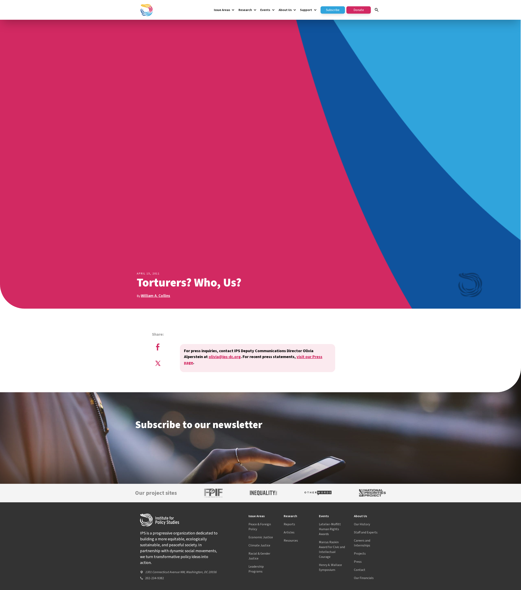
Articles (289, 532)
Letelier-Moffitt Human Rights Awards (330, 529)
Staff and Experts (366, 532)
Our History (362, 524)
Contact (359, 570)
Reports (289, 524)
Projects (360, 553)
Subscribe (332, 10)
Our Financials (364, 578)
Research (245, 10)
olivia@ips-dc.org (225, 357)
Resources (291, 540)
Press (358, 561)
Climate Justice (259, 545)
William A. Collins (155, 296)
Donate (359, 10)
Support (306, 10)
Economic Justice (260, 537)
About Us (285, 10)
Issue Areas (222, 10)
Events (265, 10)
